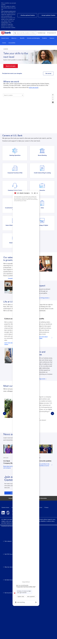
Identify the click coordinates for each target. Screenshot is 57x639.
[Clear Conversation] (32, 193)
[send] (36, 602)
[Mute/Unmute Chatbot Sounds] (35, 193)
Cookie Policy (4, 22)
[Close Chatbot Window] (37, 193)
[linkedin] (3, 512)
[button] (15, 33)
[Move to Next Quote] (52, 413)
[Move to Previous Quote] (4, 413)
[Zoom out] (53, 97)
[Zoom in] (53, 95)
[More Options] (15, 602)
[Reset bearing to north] (53, 99)
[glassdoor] (8, 512)
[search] (13, 95)
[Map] (28, 111)
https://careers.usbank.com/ (8, 11)
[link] (6, 33)
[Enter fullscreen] (53, 102)
